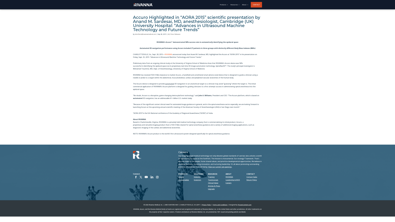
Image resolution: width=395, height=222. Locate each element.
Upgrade (211, 189)
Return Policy (251, 180)
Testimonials (213, 180)
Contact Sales (251, 177)
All (169, 34)
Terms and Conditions (220, 205)
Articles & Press (214, 186)
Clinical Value (213, 183)
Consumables (183, 180)
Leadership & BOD (233, 180)
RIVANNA (168, 54)
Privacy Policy (206, 205)
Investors (197, 180)
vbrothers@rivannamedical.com (145, 34)
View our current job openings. (220, 167)
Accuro (181, 177)
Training (211, 177)
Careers (228, 183)
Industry (197, 177)
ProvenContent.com (244, 205)
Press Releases (175, 34)
